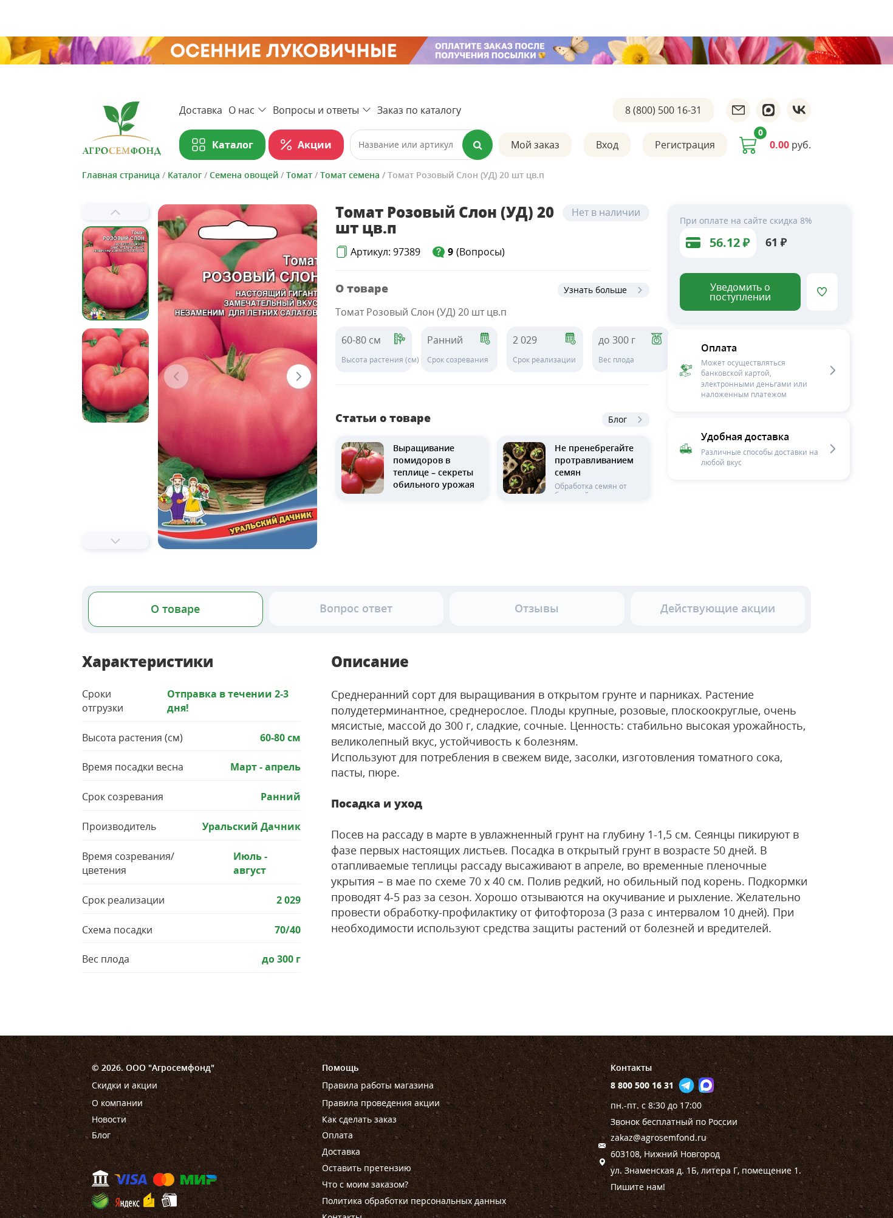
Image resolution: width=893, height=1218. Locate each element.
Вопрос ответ (356, 608)
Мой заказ (535, 144)
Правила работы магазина (378, 1085)
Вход (607, 144)
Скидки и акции (124, 1085)
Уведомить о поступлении (740, 291)
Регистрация (685, 144)
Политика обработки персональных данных (414, 1200)
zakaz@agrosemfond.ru (659, 1137)
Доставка (200, 110)
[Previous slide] (115, 212)
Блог (617, 419)
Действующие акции (717, 608)
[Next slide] (115, 541)
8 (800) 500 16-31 (663, 110)
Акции (315, 144)
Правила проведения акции (381, 1103)
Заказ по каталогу (419, 110)
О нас (241, 110)
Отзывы (537, 608)
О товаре (175, 608)
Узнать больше (595, 290)
